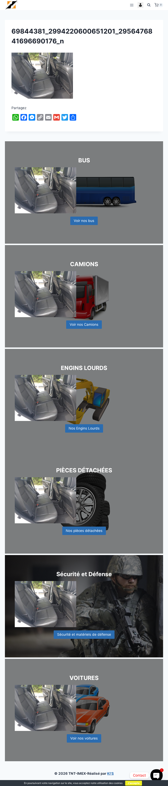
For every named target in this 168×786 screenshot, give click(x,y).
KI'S (110, 773)
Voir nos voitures (84, 738)
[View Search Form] (148, 5)
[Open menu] (131, 5)
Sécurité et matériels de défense (84, 634)
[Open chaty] (156, 775)
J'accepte (134, 783)
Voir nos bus (84, 221)
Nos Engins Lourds (84, 428)
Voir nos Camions (84, 324)
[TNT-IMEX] (11, 5)
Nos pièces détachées (84, 531)
